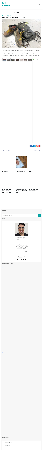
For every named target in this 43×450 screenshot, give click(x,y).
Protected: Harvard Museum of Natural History (21, 190)
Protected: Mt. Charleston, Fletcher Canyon (7, 190)
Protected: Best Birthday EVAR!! (20, 170)
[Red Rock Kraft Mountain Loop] (21, 33)
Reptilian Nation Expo (34, 170)
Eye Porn (6, 447)
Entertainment (7, 445)
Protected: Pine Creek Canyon (33, 189)
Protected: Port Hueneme (6, 170)
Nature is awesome (6, 15)
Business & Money (8, 442)
